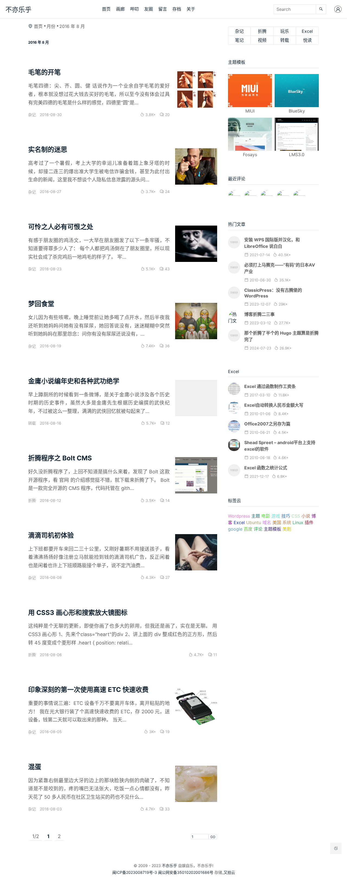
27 (167, 577)
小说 (305, 516)
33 (167, 809)
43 (167, 269)
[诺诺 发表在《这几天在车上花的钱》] (234, 194)
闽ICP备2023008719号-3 (134, 872)
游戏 (275, 516)
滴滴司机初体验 (51, 535)
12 (167, 423)
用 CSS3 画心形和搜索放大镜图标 (77, 613)
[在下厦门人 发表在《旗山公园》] (250, 194)
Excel (307, 31)
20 (167, 114)
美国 (276, 522)
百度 (248, 529)
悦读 (307, 40)
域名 (266, 522)
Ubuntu (253, 522)
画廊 (120, 9)
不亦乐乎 (18, 10)
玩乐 (284, 31)
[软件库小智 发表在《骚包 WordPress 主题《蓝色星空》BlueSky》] (283, 194)
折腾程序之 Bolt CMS (60, 458)
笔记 (239, 40)
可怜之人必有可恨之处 (60, 227)
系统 (286, 522)
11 (214, 654)
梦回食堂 (41, 304)
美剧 (286, 529)
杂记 (32, 114)
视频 (262, 40)
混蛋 (34, 767)
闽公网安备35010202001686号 (185, 872)
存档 (176, 9)
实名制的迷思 (47, 149)
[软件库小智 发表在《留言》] (299, 194)
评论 (258, 529)
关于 (191, 9)
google (235, 529)
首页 (106, 9)
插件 (309, 522)
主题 (255, 516)
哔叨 (134, 9)
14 (167, 500)
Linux (298, 522)
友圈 (148, 9)
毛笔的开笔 (44, 72)
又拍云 (229, 872)
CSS (295, 516)
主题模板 (272, 529)
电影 (265, 516)
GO (212, 837)
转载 (32, 423)
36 (167, 346)
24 (167, 191)
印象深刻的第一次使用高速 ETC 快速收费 (88, 690)
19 (167, 731)
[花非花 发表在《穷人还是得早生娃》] (267, 194)
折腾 (32, 500)
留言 (162, 9)
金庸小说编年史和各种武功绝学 (73, 381)
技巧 (285, 516)
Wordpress (239, 516)
